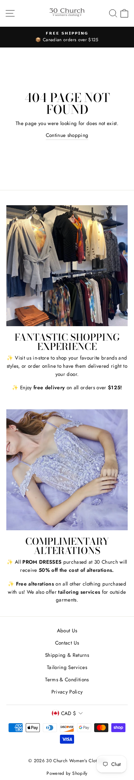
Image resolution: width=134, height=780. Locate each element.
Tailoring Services (67, 667)
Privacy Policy (67, 691)
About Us (67, 630)
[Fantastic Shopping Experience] (67, 265)
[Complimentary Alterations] (67, 469)
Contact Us (67, 642)
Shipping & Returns (67, 655)
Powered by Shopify (67, 773)
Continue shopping (67, 135)
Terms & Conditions (67, 679)
